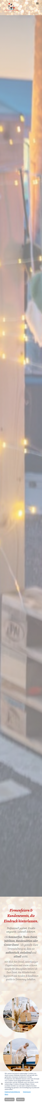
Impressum (27, 1092)
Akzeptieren (9, 1099)
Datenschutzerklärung (12, 1092)
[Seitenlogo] (11, 7)
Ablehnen (20, 1099)
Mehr (6, 1094)
